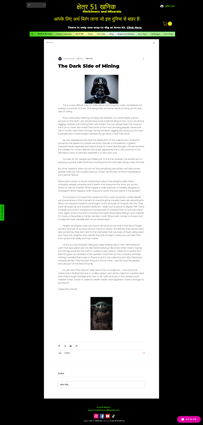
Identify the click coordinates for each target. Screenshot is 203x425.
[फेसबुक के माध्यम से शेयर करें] (59, 346)
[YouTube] (107, 416)
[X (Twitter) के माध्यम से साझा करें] (65, 346)
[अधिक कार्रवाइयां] (143, 58)
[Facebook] (102, 416)
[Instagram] (96, 416)
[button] (168, 24)
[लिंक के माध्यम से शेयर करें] (76, 346)
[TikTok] (113, 416)
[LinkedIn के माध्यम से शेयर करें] (71, 346)
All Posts (49, 42)
